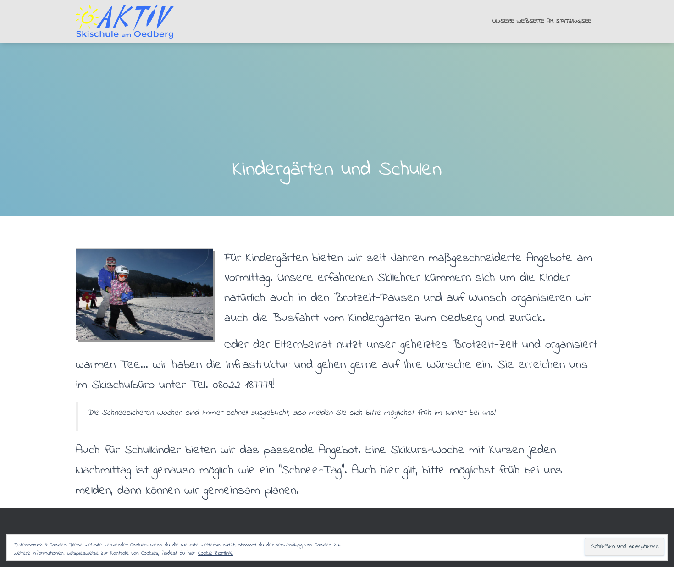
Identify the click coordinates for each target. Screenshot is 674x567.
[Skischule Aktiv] (129, 22)
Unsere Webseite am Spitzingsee (541, 21)
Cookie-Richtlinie (215, 553)
